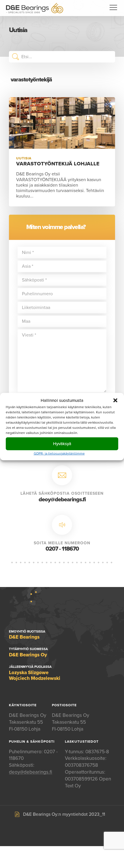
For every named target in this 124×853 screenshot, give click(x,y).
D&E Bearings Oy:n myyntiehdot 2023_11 (64, 814)
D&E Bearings (34, 8)
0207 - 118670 (62, 548)
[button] (115, 400)
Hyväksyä (62, 443)
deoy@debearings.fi (62, 499)
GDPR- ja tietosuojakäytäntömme (59, 453)
